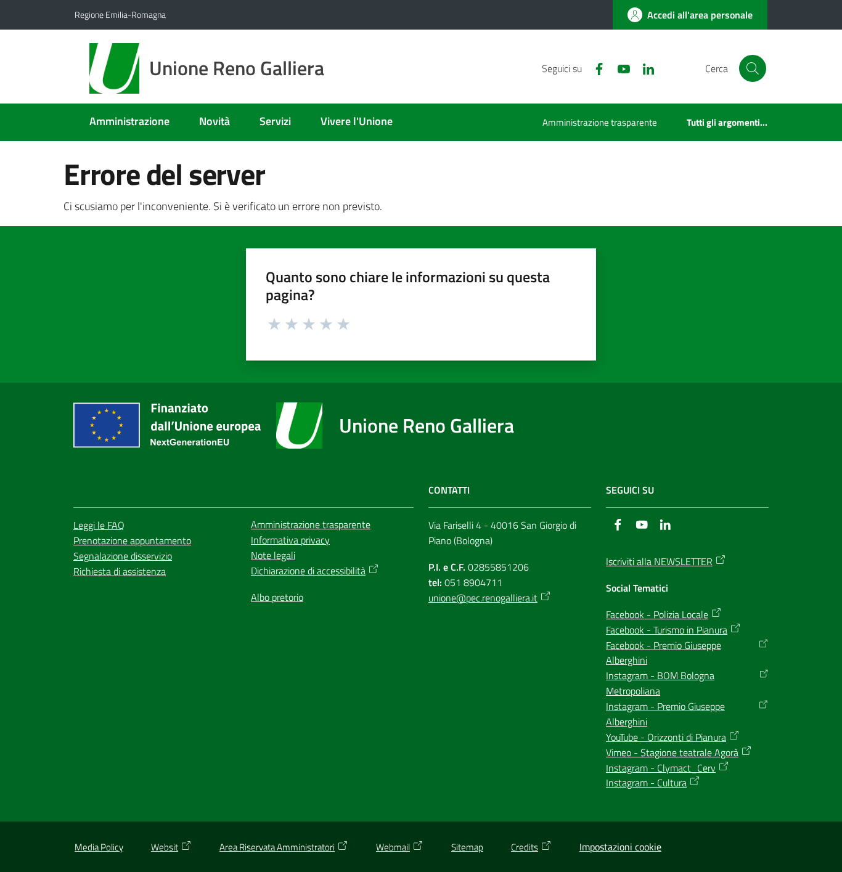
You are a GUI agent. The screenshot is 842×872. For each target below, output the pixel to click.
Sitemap (467, 847)
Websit (164, 847)
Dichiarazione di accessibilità (308, 570)
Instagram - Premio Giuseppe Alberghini (665, 714)
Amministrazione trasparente (310, 524)
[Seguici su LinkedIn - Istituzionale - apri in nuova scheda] (643, 67)
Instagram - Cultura (646, 782)
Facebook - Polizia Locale (657, 614)
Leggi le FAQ (99, 525)
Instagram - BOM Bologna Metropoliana (660, 683)
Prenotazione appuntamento (132, 540)
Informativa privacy (290, 539)
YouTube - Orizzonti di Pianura (666, 737)
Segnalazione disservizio (122, 555)
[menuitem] (129, 122)
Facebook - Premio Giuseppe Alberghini (663, 653)
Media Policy (99, 847)
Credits (524, 847)
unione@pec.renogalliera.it (482, 597)
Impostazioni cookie (620, 846)
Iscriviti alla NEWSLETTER (659, 561)
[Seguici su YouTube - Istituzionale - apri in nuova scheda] (619, 67)
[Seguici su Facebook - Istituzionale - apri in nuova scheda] (594, 67)
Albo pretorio (277, 597)
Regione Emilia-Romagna (120, 14)
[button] (752, 68)
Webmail (393, 847)
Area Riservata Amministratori (277, 847)
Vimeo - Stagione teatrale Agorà (672, 752)
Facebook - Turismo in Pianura (666, 629)
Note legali (273, 555)
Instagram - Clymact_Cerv (661, 767)
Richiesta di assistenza (119, 571)
